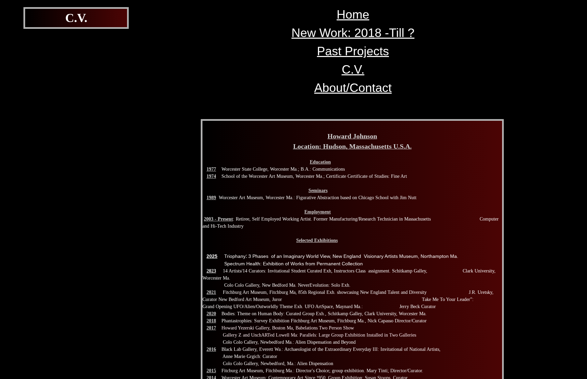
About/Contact (353, 88)
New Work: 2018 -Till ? (352, 33)
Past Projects (353, 51)
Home (353, 14)
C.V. (353, 69)
